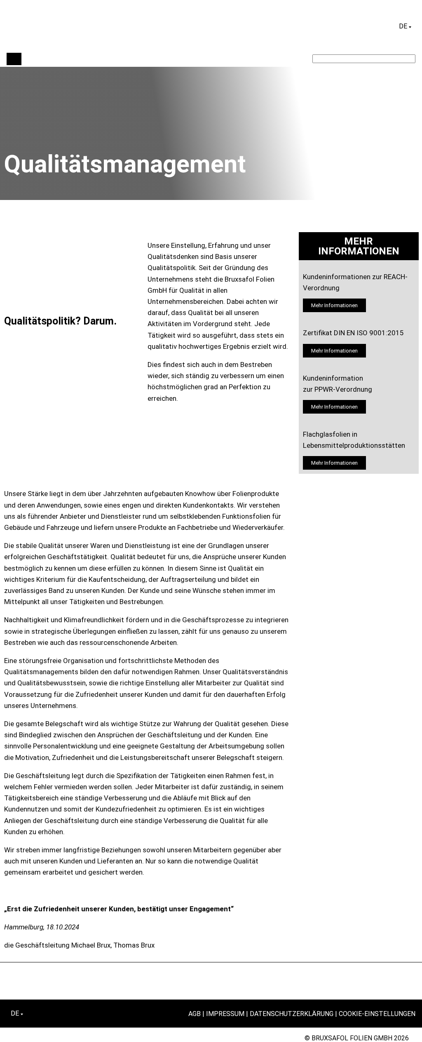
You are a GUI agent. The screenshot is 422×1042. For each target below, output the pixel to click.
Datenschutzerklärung (291, 1014)
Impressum (225, 1014)
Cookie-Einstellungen (377, 1014)
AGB (194, 1014)
